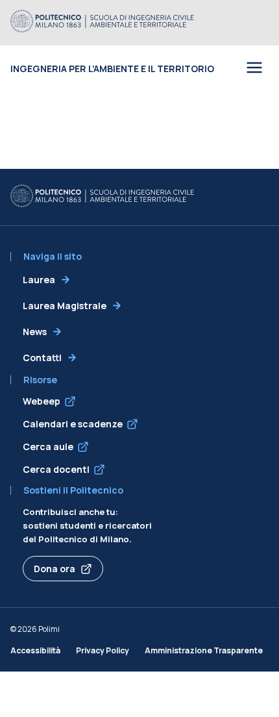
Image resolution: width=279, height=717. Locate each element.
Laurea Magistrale (64, 305)
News (35, 331)
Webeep (41, 401)
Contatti (42, 357)
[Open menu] (254, 68)
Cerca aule (48, 446)
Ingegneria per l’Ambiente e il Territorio (112, 68)
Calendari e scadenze (73, 424)
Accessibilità (35, 650)
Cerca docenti (56, 469)
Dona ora (54, 568)
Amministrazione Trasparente (204, 650)
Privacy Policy (102, 650)
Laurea (39, 279)
